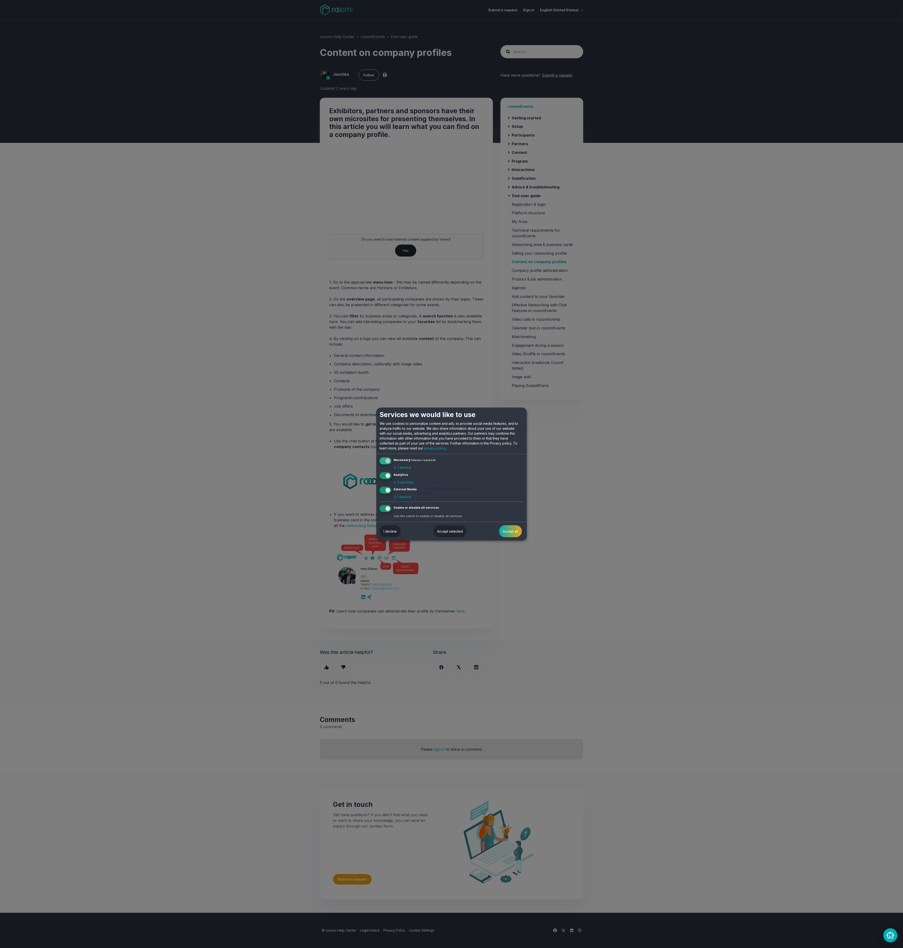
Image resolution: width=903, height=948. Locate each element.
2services (403, 482)
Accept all (510, 531)
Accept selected (450, 531)
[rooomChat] (890, 935)
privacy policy (435, 448)
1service (402, 467)
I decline (390, 531)
